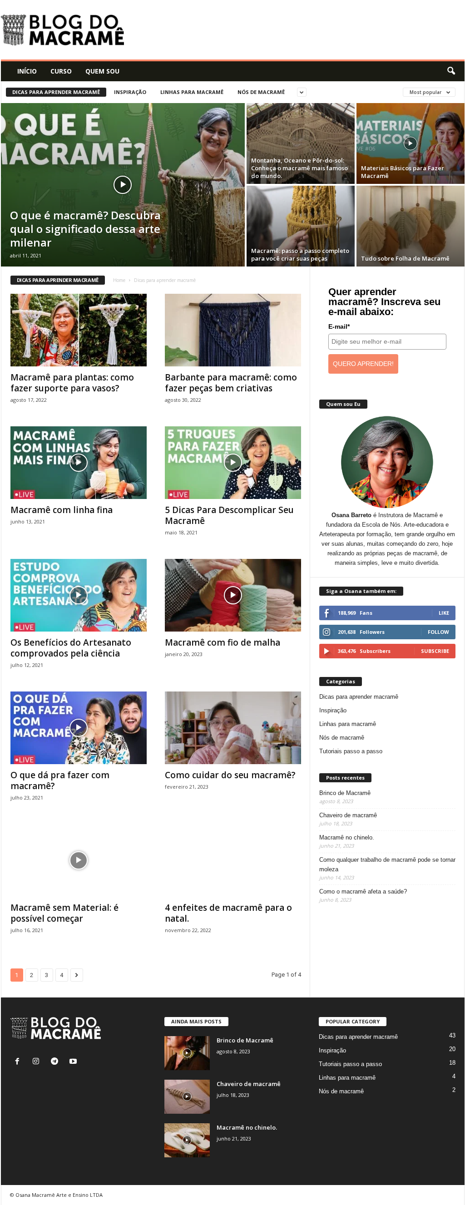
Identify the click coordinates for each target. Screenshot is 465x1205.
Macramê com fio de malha (222, 642)
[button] (451, 71)
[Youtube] (74, 1062)
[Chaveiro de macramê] (187, 1097)
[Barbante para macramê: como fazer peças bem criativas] (233, 330)
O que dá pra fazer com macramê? (59, 780)
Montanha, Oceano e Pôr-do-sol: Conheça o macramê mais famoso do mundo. (299, 168)
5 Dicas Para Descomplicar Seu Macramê (229, 515)
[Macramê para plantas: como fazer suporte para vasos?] (78, 330)
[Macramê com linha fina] (78, 462)
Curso (61, 71)
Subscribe (435, 650)
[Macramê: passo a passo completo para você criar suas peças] (301, 226)
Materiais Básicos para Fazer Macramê (402, 172)
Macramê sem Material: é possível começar (64, 913)
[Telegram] (56, 1062)
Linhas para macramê (191, 92)
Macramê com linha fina (61, 510)
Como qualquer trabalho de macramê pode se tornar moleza (387, 864)
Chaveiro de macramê (348, 815)
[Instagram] (38, 1062)
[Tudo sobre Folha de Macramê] (410, 226)
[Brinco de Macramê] (187, 1053)
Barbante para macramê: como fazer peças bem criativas (231, 382)
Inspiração (130, 92)
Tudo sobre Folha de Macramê (405, 258)
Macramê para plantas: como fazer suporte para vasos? (72, 382)
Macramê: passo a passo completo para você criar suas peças (300, 254)
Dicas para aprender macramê (56, 92)
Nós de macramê (261, 92)
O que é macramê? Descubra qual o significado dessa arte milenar (85, 228)
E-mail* (339, 326)
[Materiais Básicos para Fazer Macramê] (410, 143)
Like (444, 612)
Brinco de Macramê (345, 793)
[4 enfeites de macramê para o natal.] (233, 860)
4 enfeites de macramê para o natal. (228, 913)
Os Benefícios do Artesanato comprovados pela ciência (70, 648)
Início (27, 71)
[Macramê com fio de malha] (233, 595)
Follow (438, 631)
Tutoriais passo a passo (350, 751)
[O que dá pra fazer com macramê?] (78, 727)
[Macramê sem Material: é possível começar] (78, 860)
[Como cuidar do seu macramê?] (233, 727)
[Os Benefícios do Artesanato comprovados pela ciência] (78, 595)
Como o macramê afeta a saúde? (363, 891)
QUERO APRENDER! (363, 363)
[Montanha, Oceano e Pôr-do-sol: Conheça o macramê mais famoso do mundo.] (301, 143)
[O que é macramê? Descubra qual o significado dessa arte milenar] (123, 185)
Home (119, 280)
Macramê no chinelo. (346, 837)
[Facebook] (19, 1062)
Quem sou (102, 71)
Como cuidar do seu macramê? (230, 775)
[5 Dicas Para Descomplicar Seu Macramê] (233, 462)
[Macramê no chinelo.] (187, 1140)
